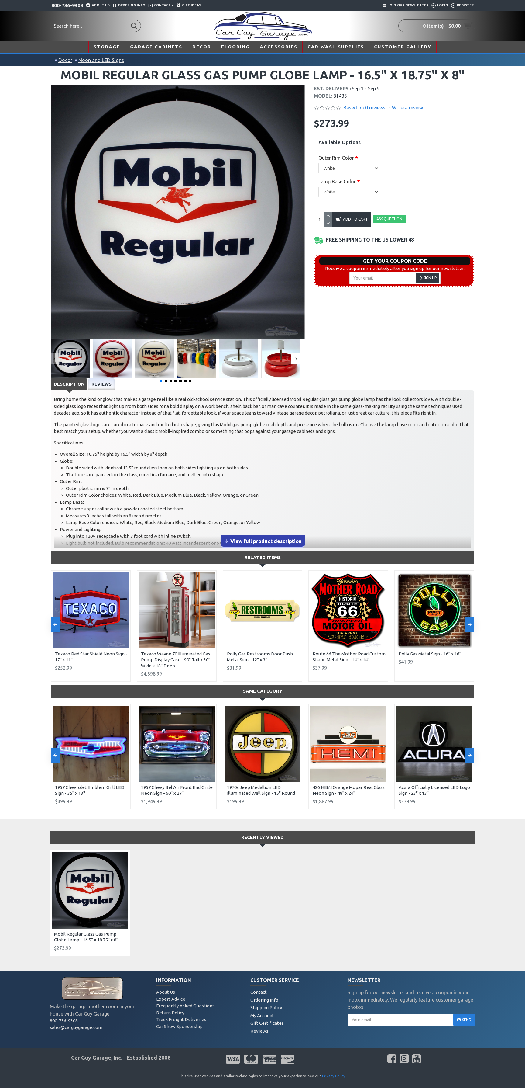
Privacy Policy (333, 1076)
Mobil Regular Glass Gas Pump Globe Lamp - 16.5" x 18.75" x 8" (86, 937)
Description (69, 384)
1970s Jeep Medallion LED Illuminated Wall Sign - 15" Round (261, 790)
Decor (65, 60)
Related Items (263, 557)
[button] (54, 358)
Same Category (262, 690)
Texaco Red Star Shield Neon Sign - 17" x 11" (91, 656)
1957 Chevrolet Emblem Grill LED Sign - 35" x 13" (89, 790)
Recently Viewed (262, 837)
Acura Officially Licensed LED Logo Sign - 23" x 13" (434, 790)
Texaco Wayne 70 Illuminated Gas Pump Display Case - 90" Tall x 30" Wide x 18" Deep (175, 659)
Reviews (101, 384)
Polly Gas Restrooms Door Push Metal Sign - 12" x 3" (260, 656)
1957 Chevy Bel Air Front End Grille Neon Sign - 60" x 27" (177, 790)
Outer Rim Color (336, 158)
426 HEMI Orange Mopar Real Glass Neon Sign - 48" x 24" (349, 790)
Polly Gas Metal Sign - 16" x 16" (430, 653)
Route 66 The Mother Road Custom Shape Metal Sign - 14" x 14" (349, 656)
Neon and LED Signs (101, 60)
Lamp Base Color (337, 181)
